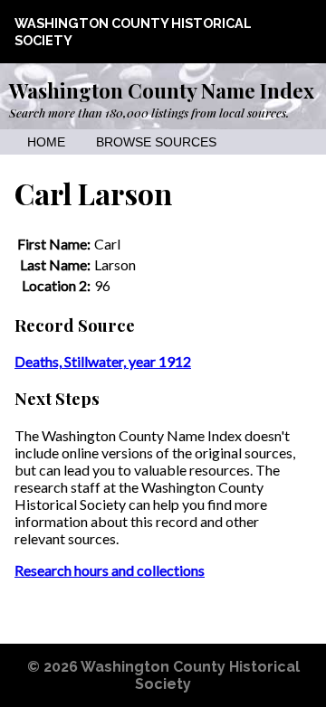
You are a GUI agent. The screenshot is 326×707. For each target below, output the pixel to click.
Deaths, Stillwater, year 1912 (102, 361)
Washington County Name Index (161, 90)
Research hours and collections (109, 570)
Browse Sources (156, 142)
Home (46, 142)
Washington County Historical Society (190, 675)
